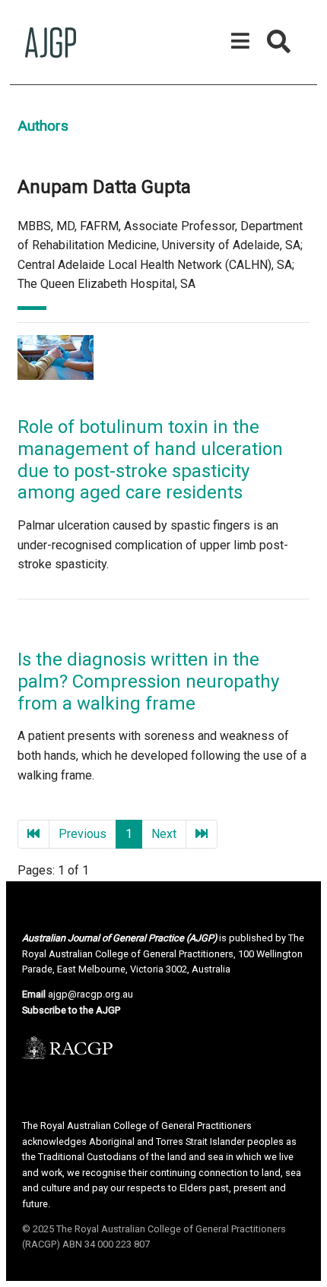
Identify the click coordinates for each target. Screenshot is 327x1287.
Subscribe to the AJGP (71, 1010)
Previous (82, 834)
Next (163, 834)
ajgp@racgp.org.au (90, 994)
